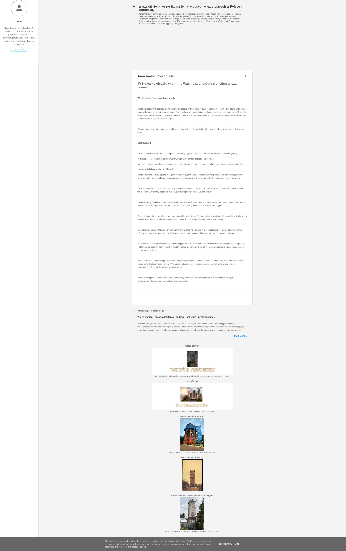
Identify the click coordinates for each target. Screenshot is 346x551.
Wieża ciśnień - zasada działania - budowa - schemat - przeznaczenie (176, 317)
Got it (238, 544)
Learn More (225, 544)
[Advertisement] (192, 50)
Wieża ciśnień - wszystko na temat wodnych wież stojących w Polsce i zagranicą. (190, 8)
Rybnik (19, 22)
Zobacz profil (19, 50)
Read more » (240, 336)
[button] (245, 76)
